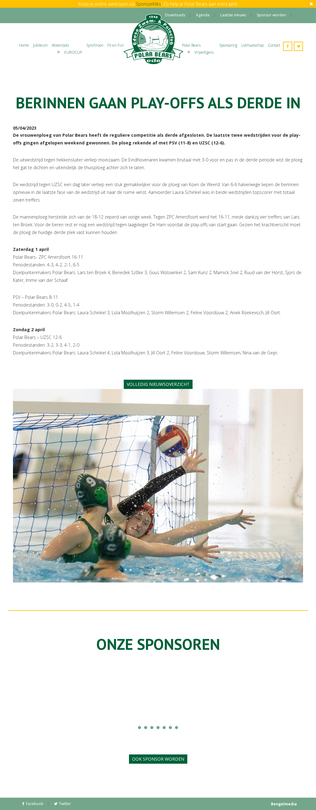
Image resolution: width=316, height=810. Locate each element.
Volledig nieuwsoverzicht (158, 384)
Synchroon (94, 45)
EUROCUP (73, 52)
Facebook (34, 803)
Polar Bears (191, 45)
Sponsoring (228, 45)
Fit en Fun (115, 45)
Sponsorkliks (148, 4)
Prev (21, 694)
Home (24, 45)
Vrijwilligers (204, 52)
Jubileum (40, 45)
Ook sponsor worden (158, 759)
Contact (274, 45)
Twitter (65, 803)
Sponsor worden (271, 15)
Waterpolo (60, 45)
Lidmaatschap (252, 45)
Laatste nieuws (233, 15)
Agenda (203, 15)
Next (295, 694)
